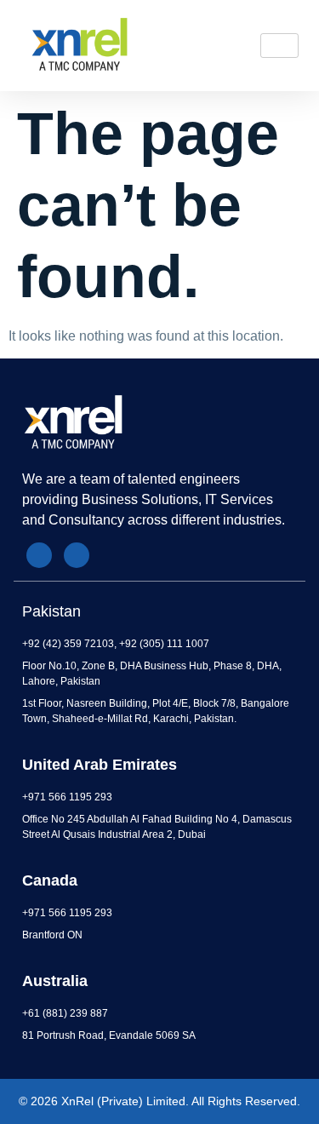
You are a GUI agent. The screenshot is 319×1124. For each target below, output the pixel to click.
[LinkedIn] (39, 555)
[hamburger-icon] (279, 45)
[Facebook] (76, 555)
